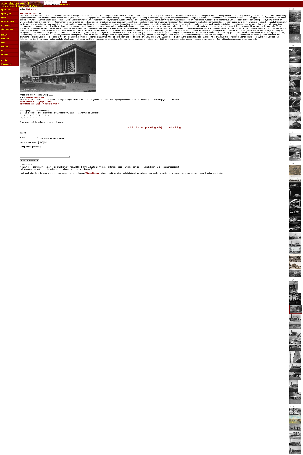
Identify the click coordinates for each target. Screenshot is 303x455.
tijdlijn (4, 17)
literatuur (5, 47)
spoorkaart (6, 10)
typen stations (7, 21)
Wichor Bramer (92, 173)
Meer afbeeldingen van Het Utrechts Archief (39, 104)
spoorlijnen (6, 14)
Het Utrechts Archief (35, 97)
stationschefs (7, 29)
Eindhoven (31, 9)
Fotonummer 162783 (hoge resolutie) (36, 102)
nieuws (4, 35)
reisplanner (6, 25)
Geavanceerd (65, 4)
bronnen (5, 39)
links (3, 43)
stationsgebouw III (28, 13)
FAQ (3, 50)
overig (4, 60)
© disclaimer (6, 64)
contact (4, 54)
